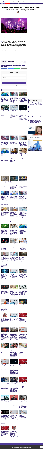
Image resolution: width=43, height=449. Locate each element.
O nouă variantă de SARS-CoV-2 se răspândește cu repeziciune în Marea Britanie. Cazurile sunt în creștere (4, 232)
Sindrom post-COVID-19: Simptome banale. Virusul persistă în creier (4, 99)
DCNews (3, 2)
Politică (13, 0)
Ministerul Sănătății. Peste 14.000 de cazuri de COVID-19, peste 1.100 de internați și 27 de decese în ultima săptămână (4, 157)
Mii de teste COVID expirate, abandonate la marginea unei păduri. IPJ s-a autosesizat (22, 260)
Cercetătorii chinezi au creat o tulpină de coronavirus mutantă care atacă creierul (5, 113)
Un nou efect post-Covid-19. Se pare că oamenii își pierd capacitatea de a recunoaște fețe (23, 292)
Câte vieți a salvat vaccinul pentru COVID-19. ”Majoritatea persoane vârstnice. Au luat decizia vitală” (14, 114)
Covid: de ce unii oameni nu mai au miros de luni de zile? (4, 350)
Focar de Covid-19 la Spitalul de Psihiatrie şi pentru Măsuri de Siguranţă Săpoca (23, 198)
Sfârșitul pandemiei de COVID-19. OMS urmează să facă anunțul (14, 320)
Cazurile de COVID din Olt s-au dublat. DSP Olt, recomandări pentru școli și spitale (23, 156)
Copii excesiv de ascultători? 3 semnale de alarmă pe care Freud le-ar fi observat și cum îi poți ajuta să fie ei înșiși (14, 293)
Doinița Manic (24, 12)
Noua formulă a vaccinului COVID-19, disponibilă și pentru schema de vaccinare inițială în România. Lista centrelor (23, 322)
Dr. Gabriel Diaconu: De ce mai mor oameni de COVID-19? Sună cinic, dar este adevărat (5, 367)
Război (17, 0)
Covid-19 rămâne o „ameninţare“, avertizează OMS (13, 142)
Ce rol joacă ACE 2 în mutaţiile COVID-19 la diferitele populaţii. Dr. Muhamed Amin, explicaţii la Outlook (14, 434)
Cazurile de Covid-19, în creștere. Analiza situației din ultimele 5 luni (23, 276)
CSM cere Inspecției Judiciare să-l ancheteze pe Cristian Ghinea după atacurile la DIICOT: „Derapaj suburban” (35, 122)
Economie (26, 0)
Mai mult (27, 1)
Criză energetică (21, 0)
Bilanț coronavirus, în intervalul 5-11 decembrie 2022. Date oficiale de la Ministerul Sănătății (14, 417)
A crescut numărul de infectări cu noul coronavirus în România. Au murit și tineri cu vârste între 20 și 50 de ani (23, 336)
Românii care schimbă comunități (18, 1)
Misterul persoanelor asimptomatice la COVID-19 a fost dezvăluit (22, 231)
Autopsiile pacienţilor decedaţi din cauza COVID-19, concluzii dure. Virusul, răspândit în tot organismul (5, 385)
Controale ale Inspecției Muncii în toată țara (23, 306)
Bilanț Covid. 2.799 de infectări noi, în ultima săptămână (13, 306)
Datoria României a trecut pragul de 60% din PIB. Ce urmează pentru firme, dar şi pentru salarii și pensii (23, 100)
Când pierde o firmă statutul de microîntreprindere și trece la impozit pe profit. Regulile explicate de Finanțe (23, 246)
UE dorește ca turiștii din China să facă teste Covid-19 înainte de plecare (5, 402)
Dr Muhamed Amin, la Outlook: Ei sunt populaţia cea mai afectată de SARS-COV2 (5, 433)
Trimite (14, 82)
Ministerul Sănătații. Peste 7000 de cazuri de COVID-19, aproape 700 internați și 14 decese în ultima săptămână (13, 185)
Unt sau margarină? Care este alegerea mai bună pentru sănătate (5, 214)
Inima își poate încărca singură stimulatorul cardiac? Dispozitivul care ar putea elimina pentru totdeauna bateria (5, 278)
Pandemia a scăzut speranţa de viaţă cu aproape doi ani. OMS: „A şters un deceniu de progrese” (14, 100)
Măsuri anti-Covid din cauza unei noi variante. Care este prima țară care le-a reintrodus (14, 198)
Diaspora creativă (32, 0)
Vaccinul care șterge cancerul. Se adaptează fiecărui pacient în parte (4, 143)
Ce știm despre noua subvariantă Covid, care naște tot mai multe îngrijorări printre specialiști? (23, 385)
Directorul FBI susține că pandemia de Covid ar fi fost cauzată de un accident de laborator (5, 307)
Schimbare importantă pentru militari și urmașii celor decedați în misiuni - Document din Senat (23, 184)
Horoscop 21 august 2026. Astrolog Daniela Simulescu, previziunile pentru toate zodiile (36, 117)
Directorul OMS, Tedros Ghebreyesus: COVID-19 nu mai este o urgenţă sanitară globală (4, 246)
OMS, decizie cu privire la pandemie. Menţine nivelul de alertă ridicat (5, 320)
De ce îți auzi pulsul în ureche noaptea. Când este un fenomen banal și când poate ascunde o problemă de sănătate (5, 336)
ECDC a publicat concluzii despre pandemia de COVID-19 (13, 245)
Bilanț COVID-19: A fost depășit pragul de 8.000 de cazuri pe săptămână (13, 276)
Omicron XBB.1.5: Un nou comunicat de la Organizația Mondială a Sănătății (22, 351)
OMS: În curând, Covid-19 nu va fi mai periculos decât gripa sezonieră (5, 292)
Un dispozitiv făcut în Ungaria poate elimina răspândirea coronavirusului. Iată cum (23, 367)
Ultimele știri (9, 0)
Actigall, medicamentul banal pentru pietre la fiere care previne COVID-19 (23, 417)
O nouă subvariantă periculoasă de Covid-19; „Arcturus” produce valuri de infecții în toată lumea (14, 260)
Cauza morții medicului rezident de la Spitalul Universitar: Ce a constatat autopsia (36, 107)
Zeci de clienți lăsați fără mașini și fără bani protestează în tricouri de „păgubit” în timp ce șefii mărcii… (24, 3)
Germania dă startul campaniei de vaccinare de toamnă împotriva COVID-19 (5, 184)
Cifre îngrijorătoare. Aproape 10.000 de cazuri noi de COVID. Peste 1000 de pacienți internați (23, 143)
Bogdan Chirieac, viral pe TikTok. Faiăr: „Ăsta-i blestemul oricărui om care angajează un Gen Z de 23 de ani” (36, 103)
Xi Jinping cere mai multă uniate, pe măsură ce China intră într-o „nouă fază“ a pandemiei (14, 403)
